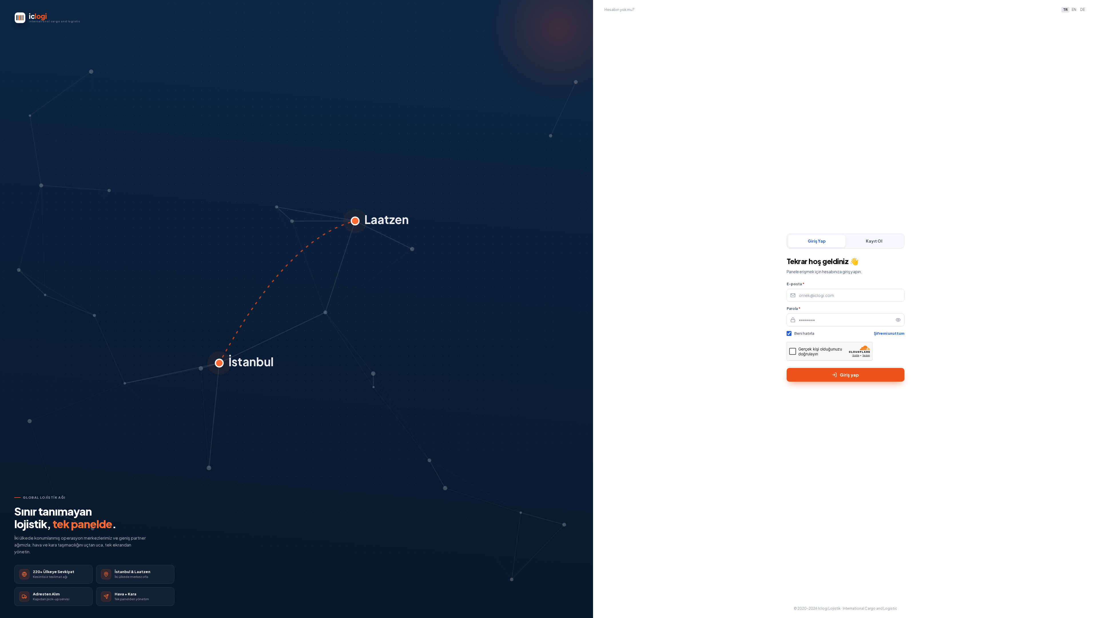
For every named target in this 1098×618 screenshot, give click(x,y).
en (1074, 9)
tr (1065, 9)
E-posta (795, 284)
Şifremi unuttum (889, 333)
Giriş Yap (817, 240)
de (1082, 9)
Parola (793, 308)
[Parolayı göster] (898, 319)
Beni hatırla (804, 333)
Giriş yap (849, 374)
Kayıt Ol (874, 240)
